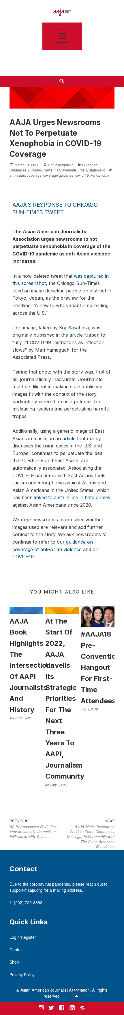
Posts (82, 169)
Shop (14, 962)
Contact (17, 949)
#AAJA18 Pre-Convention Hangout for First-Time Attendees (100, 667)
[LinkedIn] (72, 1007)
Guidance (89, 164)
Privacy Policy (22, 974)
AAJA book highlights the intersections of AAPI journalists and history (32, 665)
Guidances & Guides (26, 169)
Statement (97, 169)
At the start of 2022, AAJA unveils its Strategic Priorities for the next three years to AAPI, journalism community (64, 698)
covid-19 (82, 175)
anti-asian (17, 175)
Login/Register (23, 937)
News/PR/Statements (60, 169)
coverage (34, 175)
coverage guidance (58, 175)
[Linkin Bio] (82, 1007)
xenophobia (100, 175)
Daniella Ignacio (61, 164)
